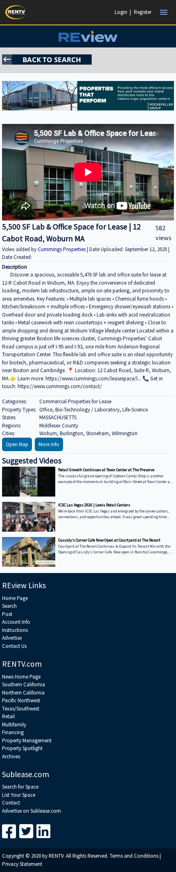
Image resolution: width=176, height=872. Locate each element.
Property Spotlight (22, 748)
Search (9, 605)
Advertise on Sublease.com (31, 810)
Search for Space (20, 786)
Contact (11, 802)
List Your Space (18, 794)
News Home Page (21, 676)
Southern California (23, 684)
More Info (48, 444)
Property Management (27, 740)
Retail (8, 716)
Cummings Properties (62, 249)
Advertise (12, 637)
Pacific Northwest (21, 700)
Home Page (15, 598)
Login (121, 12)
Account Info (16, 621)
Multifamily (14, 724)
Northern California (23, 692)
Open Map (17, 444)
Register (142, 12)
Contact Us (14, 646)
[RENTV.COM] (16, 12)
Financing (13, 732)
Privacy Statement (22, 864)
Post (7, 614)
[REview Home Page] (88, 36)
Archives (11, 756)
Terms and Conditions (134, 855)
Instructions (15, 630)
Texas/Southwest (20, 708)
